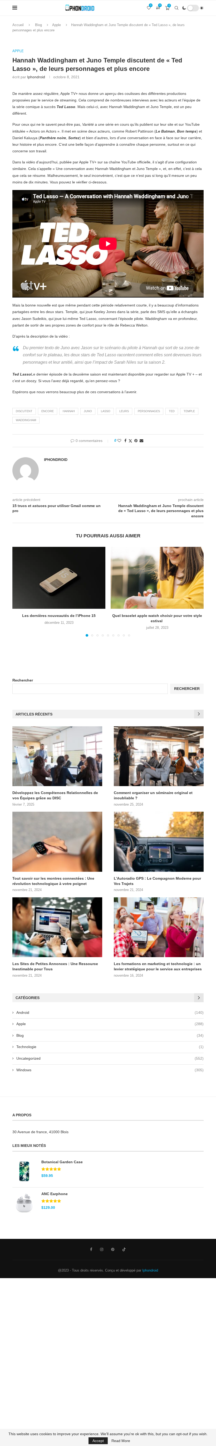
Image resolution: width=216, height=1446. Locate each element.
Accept (98, 1441)
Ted (172, 411)
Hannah (69, 411)
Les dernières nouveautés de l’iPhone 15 (59, 616)
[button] (19, 591)
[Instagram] (101, 1249)
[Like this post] (119, 441)
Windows (110, 1070)
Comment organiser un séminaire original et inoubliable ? (153, 795)
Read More (120, 1441)
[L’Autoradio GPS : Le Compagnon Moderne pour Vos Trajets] (159, 842)
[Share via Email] (141, 441)
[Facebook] (91, 1249)
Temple (189, 411)
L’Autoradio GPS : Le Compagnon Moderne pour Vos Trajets (157, 881)
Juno (88, 411)
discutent (24, 411)
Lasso (105, 411)
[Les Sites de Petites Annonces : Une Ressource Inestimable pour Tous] (57, 927)
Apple (56, 25)
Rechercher (22, 680)
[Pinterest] (112, 1249)
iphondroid (36, 77)
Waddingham (26, 420)
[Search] (176, 8)
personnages (149, 411)
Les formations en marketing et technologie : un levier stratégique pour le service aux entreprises (158, 966)
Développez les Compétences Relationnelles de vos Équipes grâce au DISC (55, 795)
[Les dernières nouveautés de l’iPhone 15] (58, 578)
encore (47, 411)
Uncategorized (110, 1058)
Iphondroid (150, 1270)
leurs (124, 411)
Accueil (18, 25)
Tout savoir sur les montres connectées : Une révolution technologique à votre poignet (53, 881)
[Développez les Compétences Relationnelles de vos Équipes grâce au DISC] (57, 756)
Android (110, 1012)
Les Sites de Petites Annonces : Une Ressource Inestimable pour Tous (55, 966)
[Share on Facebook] (125, 441)
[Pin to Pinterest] (136, 441)
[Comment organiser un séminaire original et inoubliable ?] (159, 756)
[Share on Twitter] (130, 441)
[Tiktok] (124, 1249)
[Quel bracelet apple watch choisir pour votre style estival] (157, 578)
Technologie (110, 1047)
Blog (38, 25)
